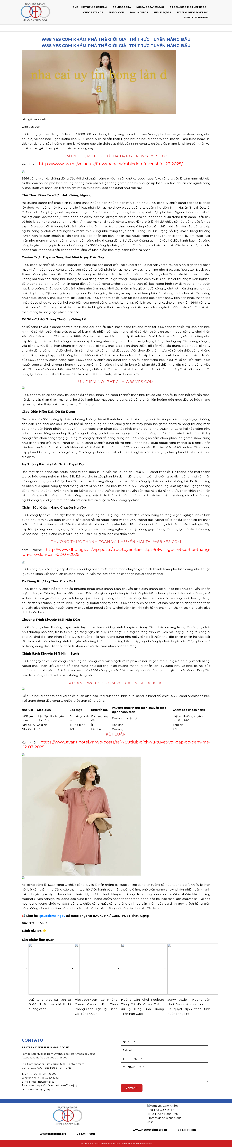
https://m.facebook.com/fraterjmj (56, 1085)
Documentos (139, 12)
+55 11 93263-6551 (48, 1078)
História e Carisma (94, 7)
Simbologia (117, 12)
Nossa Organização (150, 7)
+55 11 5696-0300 (45, 1074)
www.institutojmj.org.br (150, 1129)
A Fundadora (122, 7)
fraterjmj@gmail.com (44, 1081)
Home (74, 7)
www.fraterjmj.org (53, 1133)
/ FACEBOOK (85, 1134)
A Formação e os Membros (188, 7)
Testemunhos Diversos (193, 12)
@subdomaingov (52, 916)
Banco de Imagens (196, 17)
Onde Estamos (93, 12)
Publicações (163, 12)
